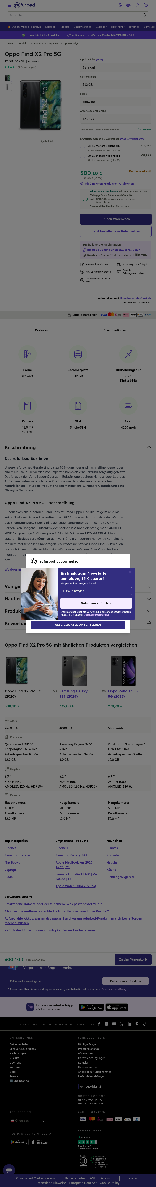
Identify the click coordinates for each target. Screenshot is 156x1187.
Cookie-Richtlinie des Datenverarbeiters (57, 597)
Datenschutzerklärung (71, 593)
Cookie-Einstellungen (80, 589)
